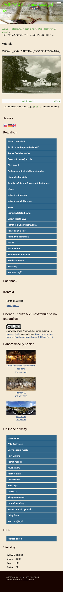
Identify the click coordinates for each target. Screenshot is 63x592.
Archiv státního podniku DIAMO (23, 147)
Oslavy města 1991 (17, 219)
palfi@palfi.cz (12, 305)
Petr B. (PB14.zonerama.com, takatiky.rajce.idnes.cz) (22, 225)
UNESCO (12, 491)
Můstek (5, 32)
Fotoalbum (16, 29)
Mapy (10, 207)
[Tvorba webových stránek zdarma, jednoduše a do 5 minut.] (23, 577)
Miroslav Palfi (12, 334)
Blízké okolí (13, 165)
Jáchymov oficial (16, 497)
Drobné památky (16, 503)
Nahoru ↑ (32, 580)
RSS (27, 577)
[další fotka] (56, 76)
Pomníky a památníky (18, 237)
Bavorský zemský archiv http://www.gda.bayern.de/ (21, 160)
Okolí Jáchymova (46, 29)
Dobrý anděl (14, 479)
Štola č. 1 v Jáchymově (19, 509)
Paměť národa (15, 462)
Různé (11, 243)
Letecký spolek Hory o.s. (20, 201)
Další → (56, 101)
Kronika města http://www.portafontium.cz (29, 183)
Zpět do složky (28, 101)
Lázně (11, 189)
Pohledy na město (17, 231)
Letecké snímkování (17, 195)
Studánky (12, 266)
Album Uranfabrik (16, 141)
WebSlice (34, 577)
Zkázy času (13, 515)
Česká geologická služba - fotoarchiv (26, 171)
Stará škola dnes (16, 260)
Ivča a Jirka (13, 438)
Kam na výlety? (15, 521)
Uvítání (5, 29)
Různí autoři (14, 248)
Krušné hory (14, 468)
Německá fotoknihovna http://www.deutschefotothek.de (23, 214)
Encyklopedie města (18, 450)
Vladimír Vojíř (29, 29)
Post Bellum (14, 456)
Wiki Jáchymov (15, 444)
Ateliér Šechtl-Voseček (19, 153)
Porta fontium (14, 474)
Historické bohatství (17, 177)
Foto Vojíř (12, 485)
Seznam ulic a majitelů (19, 254)
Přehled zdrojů (15, 539)
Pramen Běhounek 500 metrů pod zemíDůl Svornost (21, 369)
